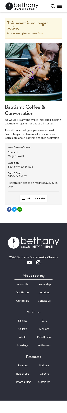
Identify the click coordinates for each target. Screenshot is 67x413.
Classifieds (44, 382)
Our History (22, 292)
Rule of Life (22, 373)
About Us (22, 284)
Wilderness (44, 345)
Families (22, 320)
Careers (44, 373)
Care (44, 320)
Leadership (44, 284)
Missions (44, 329)
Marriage (22, 345)
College (22, 329)
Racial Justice (44, 337)
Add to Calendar (36, 198)
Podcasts (44, 365)
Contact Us (44, 300)
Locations (44, 292)
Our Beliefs (22, 300)
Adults (22, 337)
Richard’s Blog (23, 382)
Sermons (23, 365)
